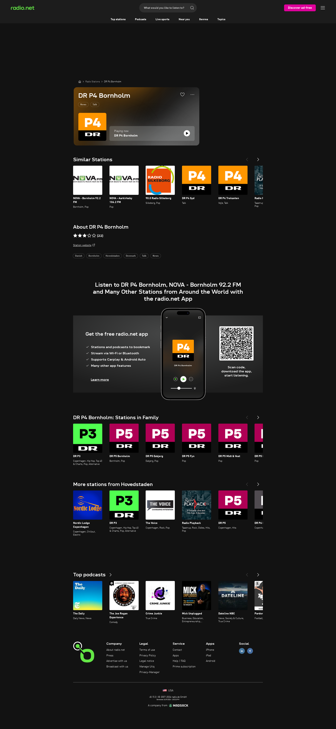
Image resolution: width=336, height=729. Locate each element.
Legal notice (146, 661)
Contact (177, 650)
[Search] (192, 7)
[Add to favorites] (182, 94)
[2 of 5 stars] (80, 235)
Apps (176, 655)
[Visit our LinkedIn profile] (241, 651)
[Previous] (247, 158)
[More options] (192, 94)
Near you (184, 19)
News (83, 105)
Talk (95, 105)
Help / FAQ (179, 661)
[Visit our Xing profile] (250, 651)
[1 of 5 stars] (75, 235)
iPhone (210, 650)
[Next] (258, 158)
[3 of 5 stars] (84, 235)
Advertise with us (116, 661)
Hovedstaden (113, 256)
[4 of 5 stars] (89, 235)
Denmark (131, 256)
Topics (221, 19)
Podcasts (140, 19)
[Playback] (187, 133)
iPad (208, 655)
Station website (82, 245)
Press (109, 655)
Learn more (100, 380)
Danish (78, 256)
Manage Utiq (147, 666)
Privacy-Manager (149, 672)
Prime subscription (184, 666)
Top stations (118, 19)
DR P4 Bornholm (126, 135)
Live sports (162, 19)
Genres (203, 19)
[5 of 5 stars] (94, 235)
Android (210, 661)
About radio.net (115, 650)
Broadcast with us (117, 666)
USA (170, 690)
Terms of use (147, 650)
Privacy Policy (147, 655)
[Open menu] (322, 7)
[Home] (79, 81)
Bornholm (93, 256)
